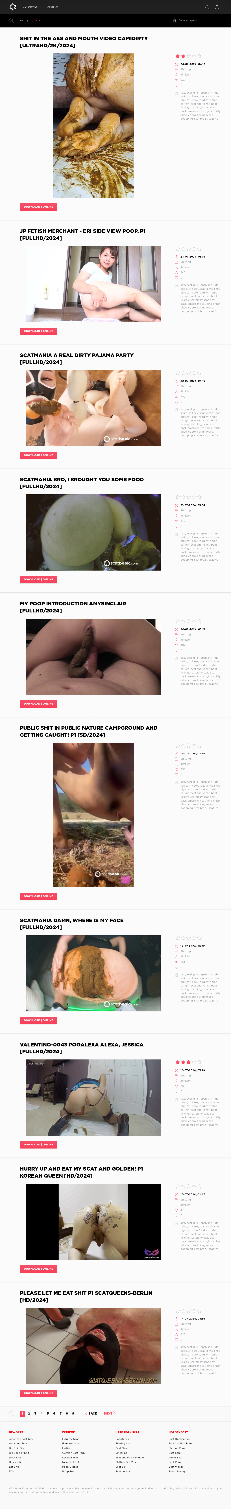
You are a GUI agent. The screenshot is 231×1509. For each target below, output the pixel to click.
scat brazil (200, 119)
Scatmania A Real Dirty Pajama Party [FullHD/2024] (77, 359)
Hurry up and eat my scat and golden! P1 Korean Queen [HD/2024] (81, 1172)
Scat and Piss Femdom (130, 1458)
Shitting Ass (123, 1444)
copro (192, 115)
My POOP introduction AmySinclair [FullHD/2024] (73, 607)
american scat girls (200, 111)
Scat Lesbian (123, 1472)
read (55, 20)
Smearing (121, 1453)
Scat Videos (176, 1467)
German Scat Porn (73, 1453)
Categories (30, 7)
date (37, 20)
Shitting (185, 69)
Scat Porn (175, 1462)
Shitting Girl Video (127, 1462)
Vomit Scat (175, 1458)
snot (217, 96)
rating (46, 20)
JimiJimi (185, 75)
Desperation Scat (19, 1462)
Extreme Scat (70, 1439)
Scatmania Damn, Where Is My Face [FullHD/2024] (72, 924)
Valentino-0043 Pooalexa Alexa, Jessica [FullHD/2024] (82, 1048)
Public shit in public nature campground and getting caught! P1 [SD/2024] (89, 731)
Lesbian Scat (70, 1458)
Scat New (121, 1448)
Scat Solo (175, 1453)
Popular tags (186, 20)
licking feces (205, 115)
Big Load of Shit (19, 1453)
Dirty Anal (15, 1458)
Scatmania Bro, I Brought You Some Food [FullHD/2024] (82, 483)
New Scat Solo (71, 1462)
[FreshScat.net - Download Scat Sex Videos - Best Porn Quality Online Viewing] (13, 7)
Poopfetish (122, 1439)
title (63, 20)
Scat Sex (121, 1467)
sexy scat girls (189, 93)
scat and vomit (200, 104)
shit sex (193, 96)
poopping (186, 119)
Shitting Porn (177, 1448)
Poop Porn (68, 1472)
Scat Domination (179, 1439)
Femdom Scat (71, 1444)
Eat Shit (14, 1467)
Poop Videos (70, 1467)
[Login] (217, 7)
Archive (52, 7)
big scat (185, 100)
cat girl (184, 104)
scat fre (213, 119)
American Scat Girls (21, 1439)
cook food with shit (204, 100)
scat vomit (206, 96)
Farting (66, 1448)
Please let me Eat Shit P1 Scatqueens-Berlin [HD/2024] (86, 1297)
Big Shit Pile (16, 1448)
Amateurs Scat (18, 1444)
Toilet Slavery (177, 1472)
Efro (11, 1472)
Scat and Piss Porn (180, 1444)
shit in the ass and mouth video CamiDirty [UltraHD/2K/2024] (84, 42)
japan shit (206, 93)
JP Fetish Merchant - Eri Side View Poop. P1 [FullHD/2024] (83, 235)
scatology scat (199, 108)
